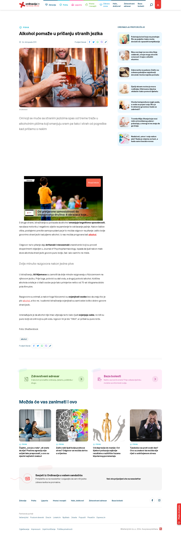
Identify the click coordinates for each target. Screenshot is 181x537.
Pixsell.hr (91, 517)
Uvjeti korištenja (48, 529)
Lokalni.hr (57, 517)
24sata (74, 517)
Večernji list (23, 517)
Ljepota (78, 5)
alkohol (26, 300)
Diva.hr (48, 517)
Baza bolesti (117, 501)
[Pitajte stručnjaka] (179, 514)
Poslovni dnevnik (37, 517)
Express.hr (101, 517)
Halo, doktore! (77, 501)
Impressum (36, 529)
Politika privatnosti (64, 529)
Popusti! (82, 517)
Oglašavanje (24, 529)
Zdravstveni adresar (98, 501)
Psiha (65, 5)
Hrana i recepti (59, 501)
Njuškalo (66, 517)
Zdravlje (52, 5)
